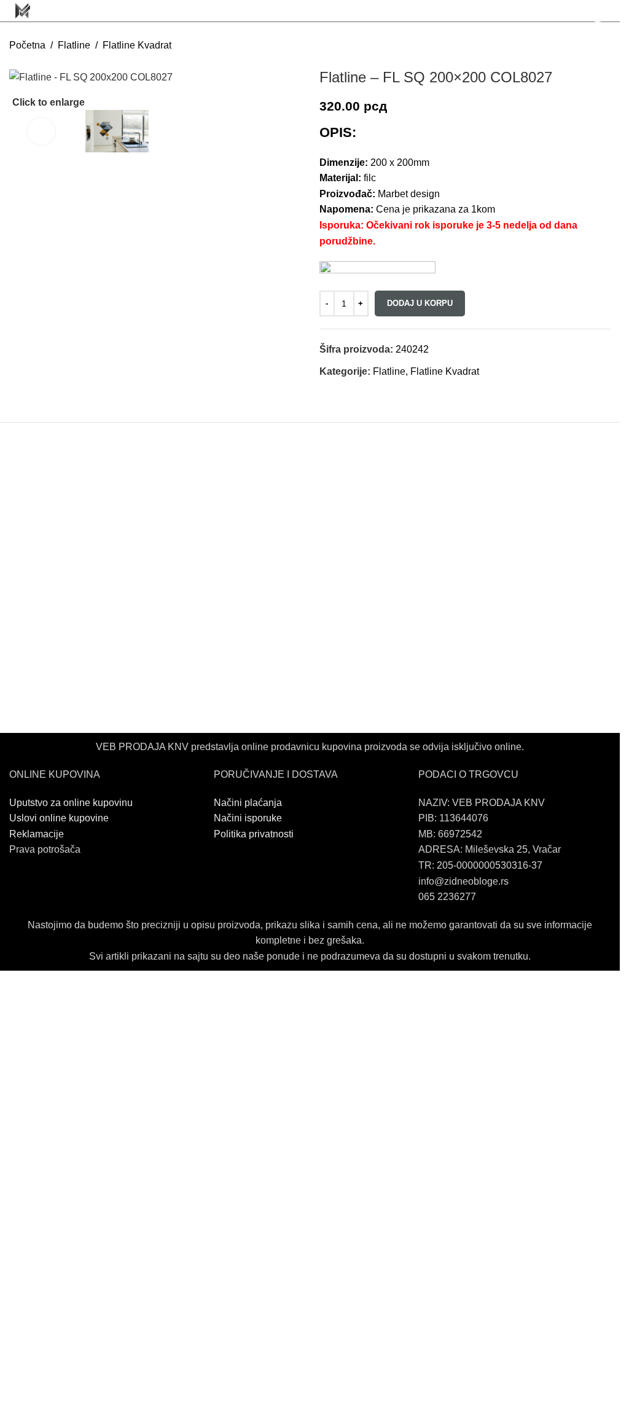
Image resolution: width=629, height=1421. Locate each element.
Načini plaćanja (248, 802)
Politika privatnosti (254, 834)
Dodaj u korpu (420, 303)
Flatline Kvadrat (137, 45)
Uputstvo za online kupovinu (72, 802)
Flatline (74, 45)
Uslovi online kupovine (59, 818)
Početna (27, 45)
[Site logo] (22, 10)
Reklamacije (36, 834)
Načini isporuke (248, 818)
